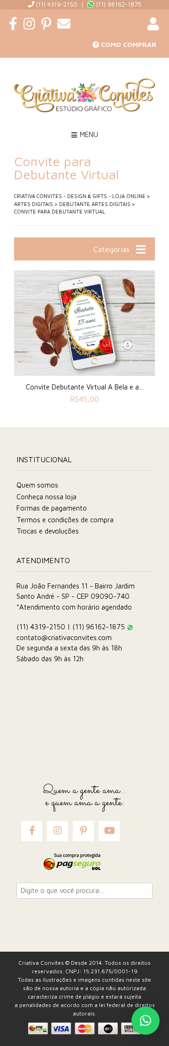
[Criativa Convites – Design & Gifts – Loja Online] (84, 95)
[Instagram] (57, 831)
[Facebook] (32, 831)
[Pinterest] (83, 831)
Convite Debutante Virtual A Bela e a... (84, 387)
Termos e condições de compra (65, 520)
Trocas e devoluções (47, 531)
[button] (145, 1021)
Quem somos (37, 485)
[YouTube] (109, 831)
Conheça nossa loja (46, 497)
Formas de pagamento (51, 508)
